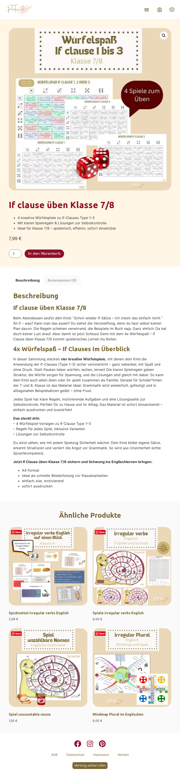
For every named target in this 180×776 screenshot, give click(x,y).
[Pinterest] (102, 743)
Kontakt (123, 754)
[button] (146, 9)
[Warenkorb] (172, 9)
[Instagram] (90, 743)
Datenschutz (75, 754)
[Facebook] (77, 743)
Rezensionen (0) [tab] (62, 280)
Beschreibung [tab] (28, 280)
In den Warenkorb (44, 254)
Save (18, 532)
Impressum (101, 754)
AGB (54, 754)
